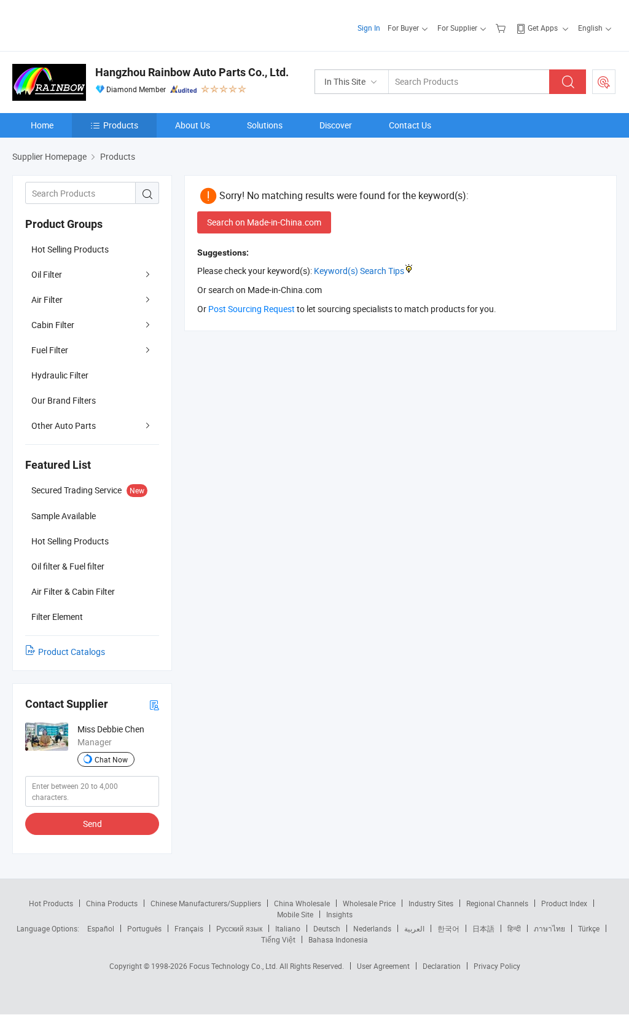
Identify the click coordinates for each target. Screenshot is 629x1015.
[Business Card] (154, 704)
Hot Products (51, 903)
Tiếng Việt (278, 939)
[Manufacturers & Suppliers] (91, 24)
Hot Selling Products (70, 249)
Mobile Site (295, 914)
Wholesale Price (369, 903)
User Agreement (383, 966)
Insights (339, 914)
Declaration (442, 966)
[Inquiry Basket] (502, 28)
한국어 (448, 928)
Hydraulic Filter (59, 375)
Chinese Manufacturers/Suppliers (205, 903)
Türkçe (589, 928)
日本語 (483, 928)
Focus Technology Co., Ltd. (234, 966)
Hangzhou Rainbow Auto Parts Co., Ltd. (192, 72)
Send (92, 823)
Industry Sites (430, 903)
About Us (192, 125)
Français (188, 928)
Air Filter (47, 299)
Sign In (368, 28)
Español (100, 928)
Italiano (287, 928)
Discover (335, 125)
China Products (112, 903)
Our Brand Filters (63, 400)
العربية (414, 928)
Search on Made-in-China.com (264, 222)
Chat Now (111, 759)
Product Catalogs (71, 651)
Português (144, 928)
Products (120, 125)
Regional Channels (497, 903)
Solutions (265, 125)
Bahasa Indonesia (338, 939)
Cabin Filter (52, 325)
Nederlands (372, 928)
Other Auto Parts (63, 425)
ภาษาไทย (549, 928)
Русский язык (239, 928)
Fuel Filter (49, 350)
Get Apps (543, 28)
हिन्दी (514, 928)
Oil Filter (46, 274)
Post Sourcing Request (603, 81)
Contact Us (410, 125)
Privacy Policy (497, 966)
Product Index (564, 903)
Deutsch (326, 928)
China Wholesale (302, 903)
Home (42, 125)
